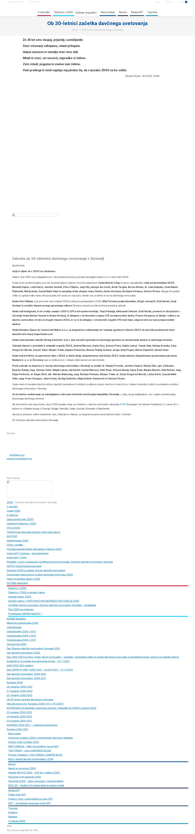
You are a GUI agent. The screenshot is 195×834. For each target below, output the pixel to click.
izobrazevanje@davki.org (19, 458)
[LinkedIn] (40, 428)
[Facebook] (24, 428)
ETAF (123, 404)
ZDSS (10, 502)
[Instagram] (32, 428)
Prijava (157, 2)
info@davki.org (16, 455)
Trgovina (169, 2)
